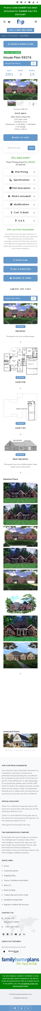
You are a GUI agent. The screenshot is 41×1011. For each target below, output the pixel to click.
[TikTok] (33, 2)
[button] (6, 750)
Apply (31, 148)
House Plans (13, 36)
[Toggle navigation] (33, 63)
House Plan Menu (12, 63)
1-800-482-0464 (12, 927)
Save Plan (21, 260)
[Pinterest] (17, 2)
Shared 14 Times (21, 278)
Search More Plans (21, 44)
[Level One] (20, 361)
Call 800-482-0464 (20, 30)
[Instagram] (25, 2)
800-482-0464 (23, 289)
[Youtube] (29, 2)
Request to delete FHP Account (16, 904)
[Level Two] (20, 407)
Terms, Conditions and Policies (16, 880)
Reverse (21, 326)
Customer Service (11, 871)
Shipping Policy (10, 875)
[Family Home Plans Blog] (37, 2)
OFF (26, 109)
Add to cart (21, 137)
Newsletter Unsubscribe (13, 900)
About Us (7, 885)
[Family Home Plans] (20, 22)
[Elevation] (20, 89)
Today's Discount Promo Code (16, 895)
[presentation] (5, 741)
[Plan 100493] (20, 740)
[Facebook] (21, 2)
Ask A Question (21, 269)
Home (4, 36)
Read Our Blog (9, 890)
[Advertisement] (20, 702)
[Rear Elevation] (20, 445)
